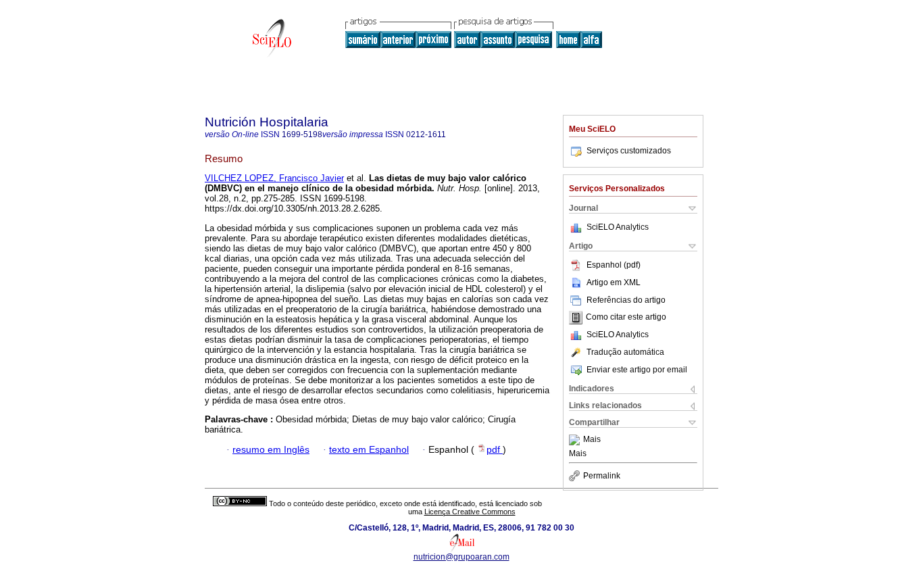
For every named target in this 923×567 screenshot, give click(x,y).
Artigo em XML (614, 282)
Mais (592, 440)
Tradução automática (625, 352)
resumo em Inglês (270, 450)
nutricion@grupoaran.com (461, 557)
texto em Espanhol (369, 450)
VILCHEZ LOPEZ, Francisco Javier (274, 178)
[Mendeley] (576, 440)
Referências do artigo (626, 300)
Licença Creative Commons (470, 512)
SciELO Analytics (618, 227)
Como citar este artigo (626, 317)
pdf (495, 450)
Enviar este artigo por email (637, 369)
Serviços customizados (629, 150)
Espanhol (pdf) (614, 265)
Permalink (601, 475)
